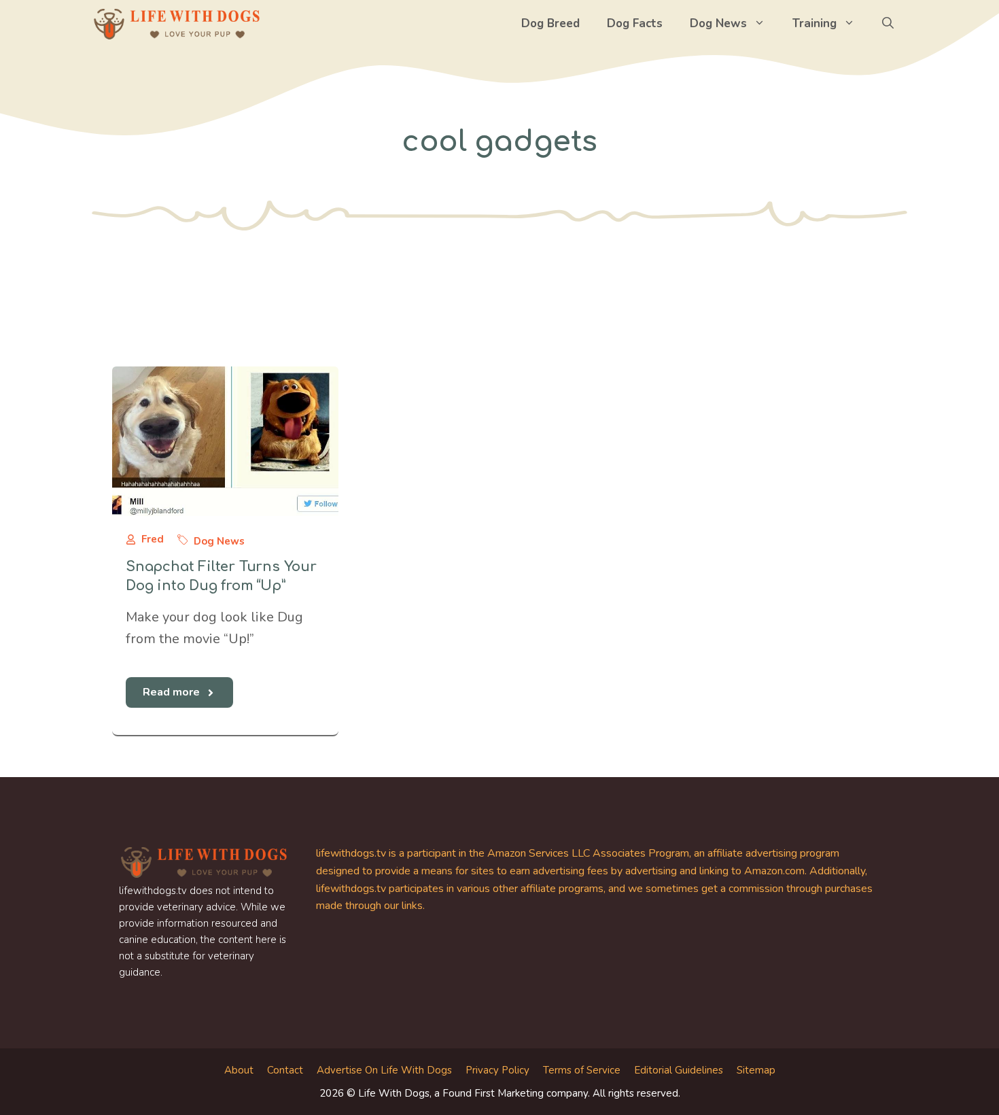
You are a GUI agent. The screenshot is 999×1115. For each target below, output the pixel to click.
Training (814, 23)
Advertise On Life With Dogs (384, 1070)
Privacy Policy (497, 1070)
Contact (285, 1070)
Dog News (718, 23)
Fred (152, 539)
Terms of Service (581, 1070)
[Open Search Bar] (888, 24)
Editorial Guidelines (678, 1070)
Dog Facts (635, 23)
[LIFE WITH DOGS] (177, 24)
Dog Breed (550, 23)
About (238, 1070)
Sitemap (756, 1070)
